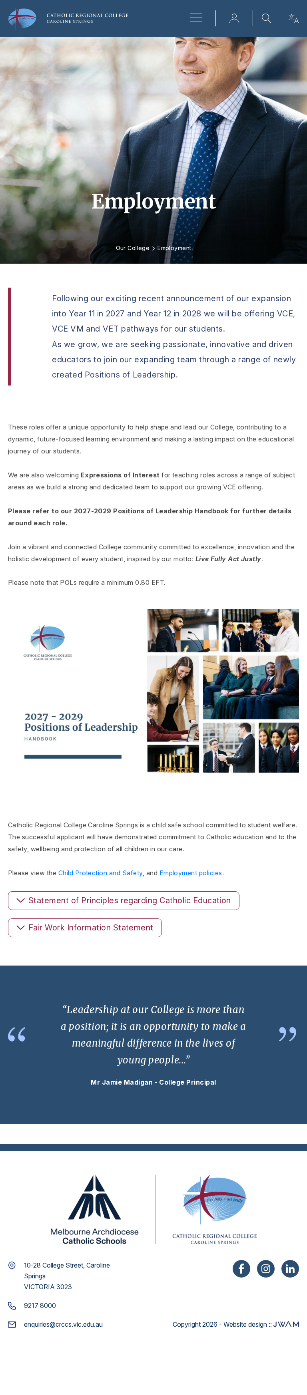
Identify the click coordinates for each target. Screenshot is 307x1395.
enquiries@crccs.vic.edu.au (63, 1324)
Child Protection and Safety (100, 873)
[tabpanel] (153, 1045)
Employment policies (190, 873)
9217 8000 (40, 1306)
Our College (133, 247)
